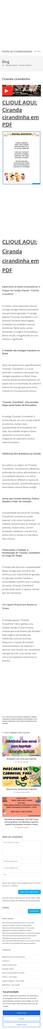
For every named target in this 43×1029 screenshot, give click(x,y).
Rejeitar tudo (21, 1025)
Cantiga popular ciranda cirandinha (18, 717)
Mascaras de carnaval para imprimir (21, 789)
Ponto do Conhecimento (17, 51)
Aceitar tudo (21, 1013)
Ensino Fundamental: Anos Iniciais (13, 973)
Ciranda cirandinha (25, 65)
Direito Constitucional (9, 965)
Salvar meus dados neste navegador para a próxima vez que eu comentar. (21, 884)
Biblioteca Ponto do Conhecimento (13, 957)
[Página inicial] (3, 65)
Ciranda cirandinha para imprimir (21, 719)
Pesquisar (5, 908)
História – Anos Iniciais (9, 977)
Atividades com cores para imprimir (21, 759)
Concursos (5, 961)
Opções (21, 1019)
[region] (21, 1008)
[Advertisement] (21, 21)
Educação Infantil (7, 969)
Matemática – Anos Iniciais (11, 985)
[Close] (40, 990)
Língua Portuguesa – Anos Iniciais (13, 981)
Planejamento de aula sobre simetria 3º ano (16, 938)
